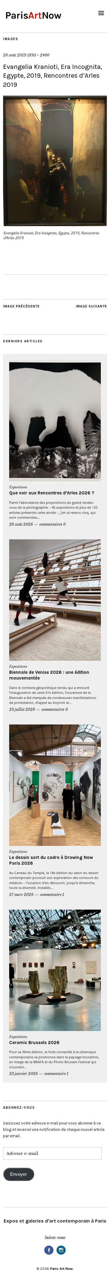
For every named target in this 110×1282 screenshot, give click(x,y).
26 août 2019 (14, 55)
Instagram (61, 1254)
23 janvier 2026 (23, 1073)
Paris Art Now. (62, 1269)
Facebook (48, 1254)
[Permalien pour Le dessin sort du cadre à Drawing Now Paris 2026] (55, 785)
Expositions (18, 487)
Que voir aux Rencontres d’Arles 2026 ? (51, 493)
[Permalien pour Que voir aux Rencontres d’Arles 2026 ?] (55, 420)
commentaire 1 (52, 894)
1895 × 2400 (38, 55)
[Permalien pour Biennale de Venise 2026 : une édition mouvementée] (55, 600)
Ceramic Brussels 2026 (34, 1042)
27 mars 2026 (21, 894)
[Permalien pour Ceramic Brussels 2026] (55, 970)
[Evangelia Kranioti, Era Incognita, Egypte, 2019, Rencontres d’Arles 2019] (55, 224)
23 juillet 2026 (22, 709)
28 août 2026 (21, 524)
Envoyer (18, 1174)
